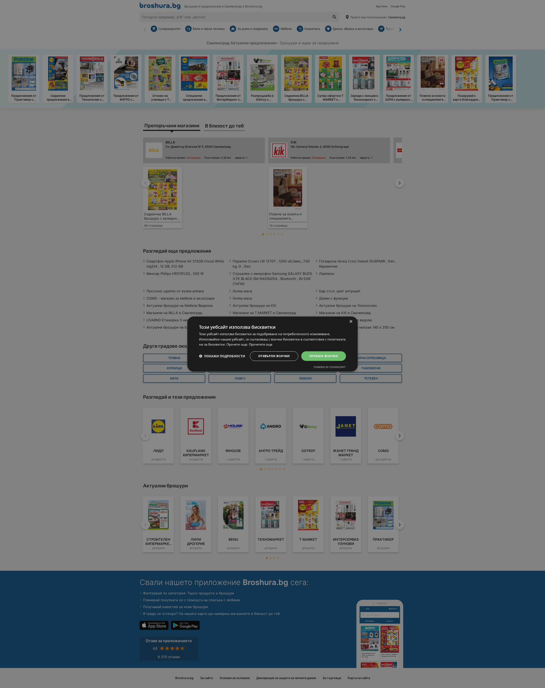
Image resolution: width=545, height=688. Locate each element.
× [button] (350, 321)
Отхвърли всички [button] (274, 356)
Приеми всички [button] (323, 356)
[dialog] (272, 343)
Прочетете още (260, 344)
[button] (222, 356)
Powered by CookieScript (330, 367)
